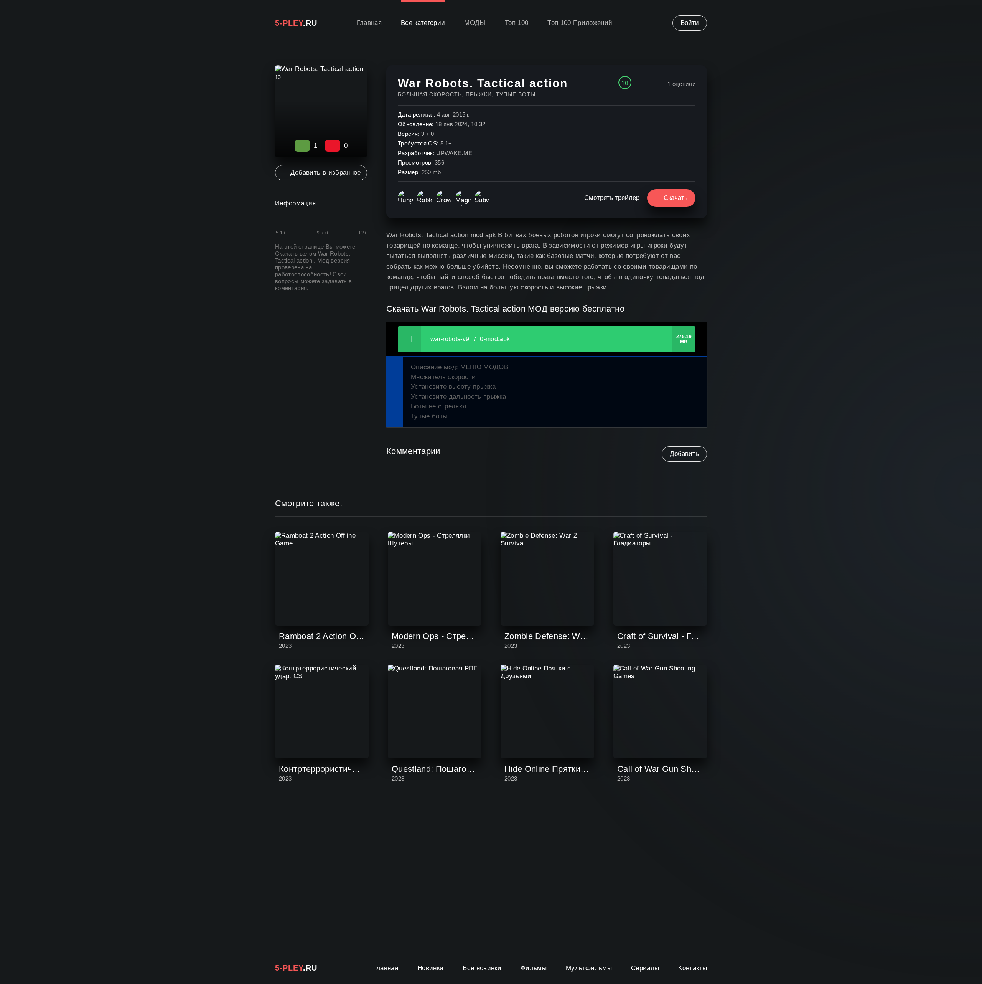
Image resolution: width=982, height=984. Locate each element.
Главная (369, 22)
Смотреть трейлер (611, 197)
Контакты (692, 968)
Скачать (676, 197)
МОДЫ (474, 22)
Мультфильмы (589, 968)
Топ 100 (516, 22)
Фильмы (534, 968)
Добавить (684, 453)
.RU (296, 23)
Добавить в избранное (325, 172)
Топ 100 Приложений (579, 22)
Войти (689, 22)
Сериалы (645, 968)
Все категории (423, 22)
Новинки (430, 968)
